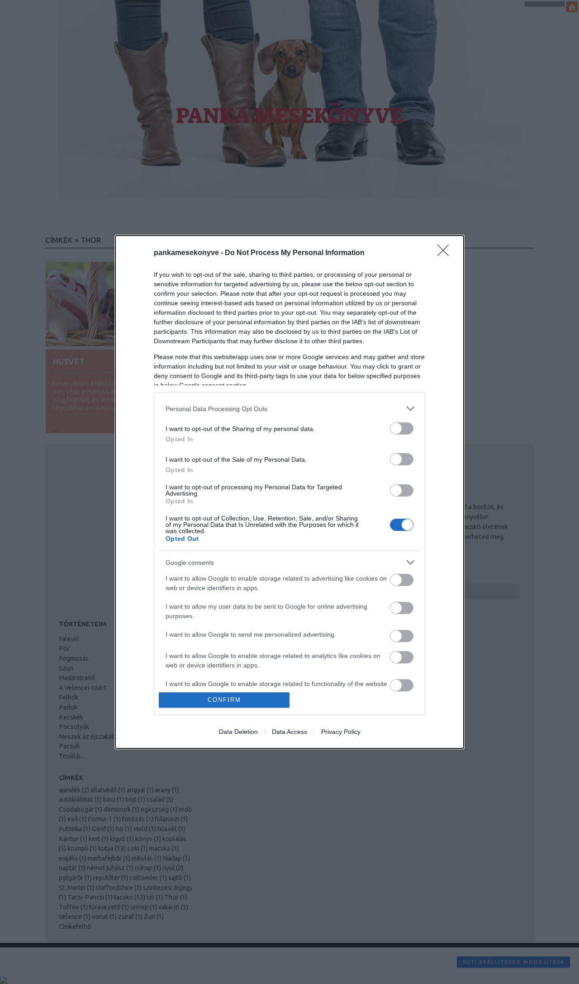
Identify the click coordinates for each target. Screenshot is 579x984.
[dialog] (289, 492)
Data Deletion (238, 731)
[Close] (446, 253)
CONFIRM (224, 699)
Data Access (289, 731)
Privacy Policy (341, 731)
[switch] (401, 428)
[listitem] (289, 408)
